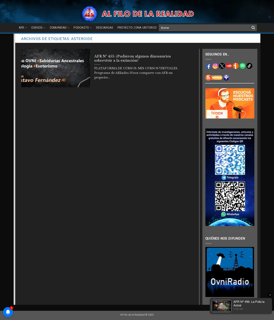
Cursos (37, 27)
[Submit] (253, 27)
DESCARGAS (104, 27)
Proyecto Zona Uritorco (137, 27)
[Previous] (211, 272)
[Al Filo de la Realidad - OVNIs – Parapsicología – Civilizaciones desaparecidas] (137, 13)
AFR (21, 27)
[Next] (248, 272)
